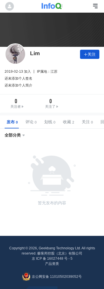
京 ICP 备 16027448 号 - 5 (52, 259)
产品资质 (52, 264)
